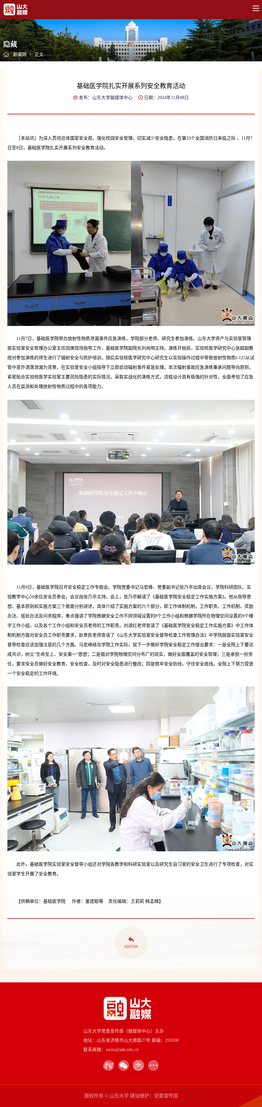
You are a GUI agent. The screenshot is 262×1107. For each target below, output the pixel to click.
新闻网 (20, 54)
